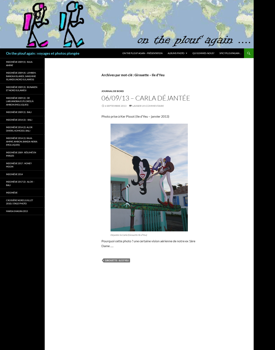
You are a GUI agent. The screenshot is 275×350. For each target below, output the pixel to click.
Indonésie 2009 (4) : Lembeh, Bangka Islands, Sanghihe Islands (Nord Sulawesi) (21, 76)
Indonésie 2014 (14, 174)
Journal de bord (112, 91)
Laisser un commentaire (148, 105)
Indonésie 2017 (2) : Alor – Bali (20, 183)
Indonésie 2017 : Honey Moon (19, 165)
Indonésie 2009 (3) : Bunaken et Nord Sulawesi (21, 89)
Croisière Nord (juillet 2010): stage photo (19, 202)
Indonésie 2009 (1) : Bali (19, 112)
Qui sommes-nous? (203, 53)
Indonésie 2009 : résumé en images (21, 154)
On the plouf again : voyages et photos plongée (43, 53)
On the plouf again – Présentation (142, 53)
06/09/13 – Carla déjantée (145, 98)
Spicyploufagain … (230, 53)
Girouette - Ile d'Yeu (117, 260)
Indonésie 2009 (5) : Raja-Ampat (19, 64)
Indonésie (12, 192)
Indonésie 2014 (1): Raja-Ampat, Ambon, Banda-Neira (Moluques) (21, 141)
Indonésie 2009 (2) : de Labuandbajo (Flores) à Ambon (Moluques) (19, 101)
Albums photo (176, 53)
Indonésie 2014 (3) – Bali (19, 119)
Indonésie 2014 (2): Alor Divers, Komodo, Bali (19, 129)
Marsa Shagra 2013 (17, 211)
